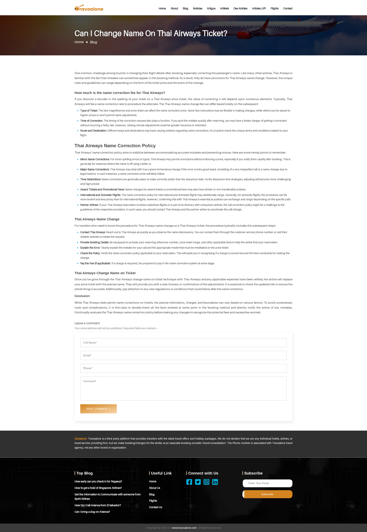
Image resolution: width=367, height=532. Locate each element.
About (174, 8)
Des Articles (240, 8)
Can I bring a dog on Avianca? (92, 511)
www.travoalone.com (184, 527)
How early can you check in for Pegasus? (98, 481)
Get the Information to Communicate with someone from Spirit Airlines (108, 496)
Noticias (197, 8)
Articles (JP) (259, 8)
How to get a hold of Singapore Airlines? (98, 487)
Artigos (211, 8)
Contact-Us (155, 507)
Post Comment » (98, 408)
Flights (274, 8)
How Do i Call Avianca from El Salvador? (98, 505)
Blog (185, 8)
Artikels (224, 8)
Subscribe (267, 494)
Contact (287, 8)
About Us (154, 487)
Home (162, 8)
